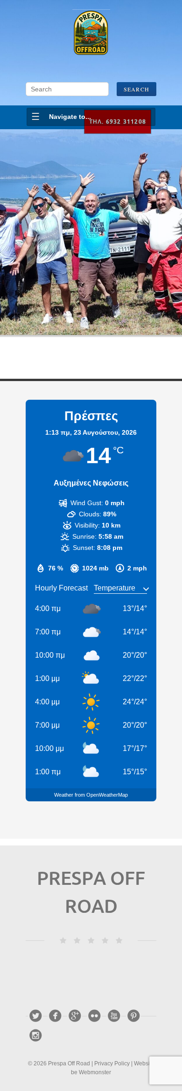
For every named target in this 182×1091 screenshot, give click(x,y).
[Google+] (74, 1015)
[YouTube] (113, 1015)
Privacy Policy (112, 1063)
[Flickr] (94, 1015)
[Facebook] (55, 1015)
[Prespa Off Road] (91, 32)
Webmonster (95, 1072)
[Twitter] (35, 1015)
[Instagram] (35, 1035)
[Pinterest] (133, 1015)
